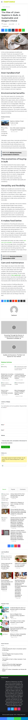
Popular (13, 489)
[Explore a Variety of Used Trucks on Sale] (5, 123)
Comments (22, 489)
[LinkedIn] (8, 301)
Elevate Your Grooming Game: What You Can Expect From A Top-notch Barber (7, 376)
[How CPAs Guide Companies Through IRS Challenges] (5, 131)
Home (3, 6)
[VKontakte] (19, 301)
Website (3, 435)
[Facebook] (2, 301)
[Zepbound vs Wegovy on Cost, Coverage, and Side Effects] (5, 505)
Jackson (5, 24)
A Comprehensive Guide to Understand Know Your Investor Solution (20, 376)
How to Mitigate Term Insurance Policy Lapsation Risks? (17, 615)
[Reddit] (16, 301)
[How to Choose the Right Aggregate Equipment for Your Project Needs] (5, 629)
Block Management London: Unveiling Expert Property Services (20, 392)
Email (2, 430)
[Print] (24, 301)
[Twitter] (5, 301)
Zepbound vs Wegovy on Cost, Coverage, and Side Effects (17, 504)
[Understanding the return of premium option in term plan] (5, 609)
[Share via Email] (21, 301)
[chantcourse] (9, 2)
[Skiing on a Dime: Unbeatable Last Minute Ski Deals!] (5, 636)
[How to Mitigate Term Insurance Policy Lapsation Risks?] (5, 616)
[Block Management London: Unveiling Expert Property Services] (21, 385)
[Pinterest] (13, 301)
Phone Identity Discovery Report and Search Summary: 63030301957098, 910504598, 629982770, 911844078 (7, 585)
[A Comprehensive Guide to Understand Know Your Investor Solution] (21, 369)
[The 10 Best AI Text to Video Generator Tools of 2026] (5, 623)
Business (8, 6)
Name (3, 424)
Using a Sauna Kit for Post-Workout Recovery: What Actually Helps (17, 495)
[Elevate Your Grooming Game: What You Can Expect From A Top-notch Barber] (7, 369)
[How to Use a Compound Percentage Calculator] (7, 385)
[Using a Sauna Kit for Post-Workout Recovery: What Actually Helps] (5, 497)
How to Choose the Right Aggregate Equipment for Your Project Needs (18, 629)
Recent (4, 489)
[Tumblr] (10, 301)
